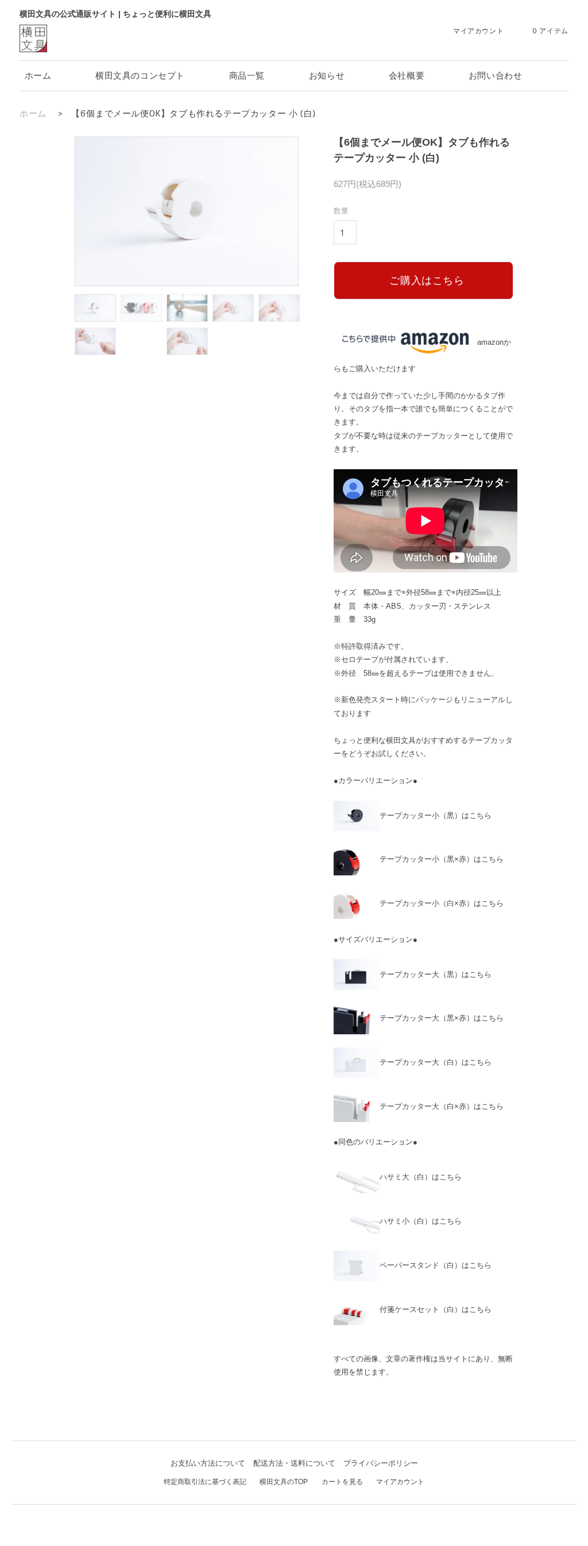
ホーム (38, 75)
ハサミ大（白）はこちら (421, 1177)
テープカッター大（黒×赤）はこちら (442, 1018)
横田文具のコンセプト (140, 75)
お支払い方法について (208, 1463)
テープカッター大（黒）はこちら (436, 974)
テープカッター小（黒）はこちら (436, 815)
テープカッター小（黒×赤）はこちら (442, 859)
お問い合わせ (496, 75)
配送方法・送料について (294, 1463)
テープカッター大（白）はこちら (436, 1062)
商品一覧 (247, 75)
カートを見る (342, 1482)
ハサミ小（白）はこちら (421, 1221)
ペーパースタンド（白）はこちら (436, 1265)
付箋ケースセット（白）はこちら (436, 1309)
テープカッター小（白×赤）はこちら (442, 903)
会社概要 (406, 75)
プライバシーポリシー (380, 1463)
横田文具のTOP (284, 1482)
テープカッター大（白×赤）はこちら (442, 1106)
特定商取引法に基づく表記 (205, 1482)
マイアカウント (400, 1482)
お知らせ (327, 75)
